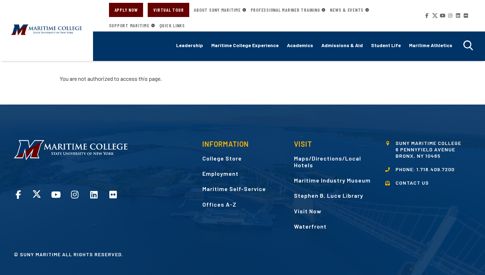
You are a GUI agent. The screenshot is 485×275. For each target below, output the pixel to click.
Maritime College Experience (245, 45)
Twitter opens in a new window (434, 15)
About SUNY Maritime (217, 10)
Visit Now (307, 211)
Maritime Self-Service (234, 188)
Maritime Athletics (430, 45)
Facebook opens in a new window (427, 15)
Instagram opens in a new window (450, 15)
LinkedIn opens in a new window (458, 15)
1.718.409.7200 (435, 169)
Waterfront (310, 226)
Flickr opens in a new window (465, 15)
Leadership (189, 45)
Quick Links (172, 25)
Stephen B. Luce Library (328, 195)
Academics (300, 45)
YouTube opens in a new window (442, 15)
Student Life (386, 45)
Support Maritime (129, 25)
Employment (220, 173)
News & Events (347, 10)
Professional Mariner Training (285, 10)
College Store (222, 158)
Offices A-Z (219, 204)
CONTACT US (412, 183)
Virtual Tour (168, 10)
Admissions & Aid (342, 45)
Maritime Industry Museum (332, 180)
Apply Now (126, 10)
